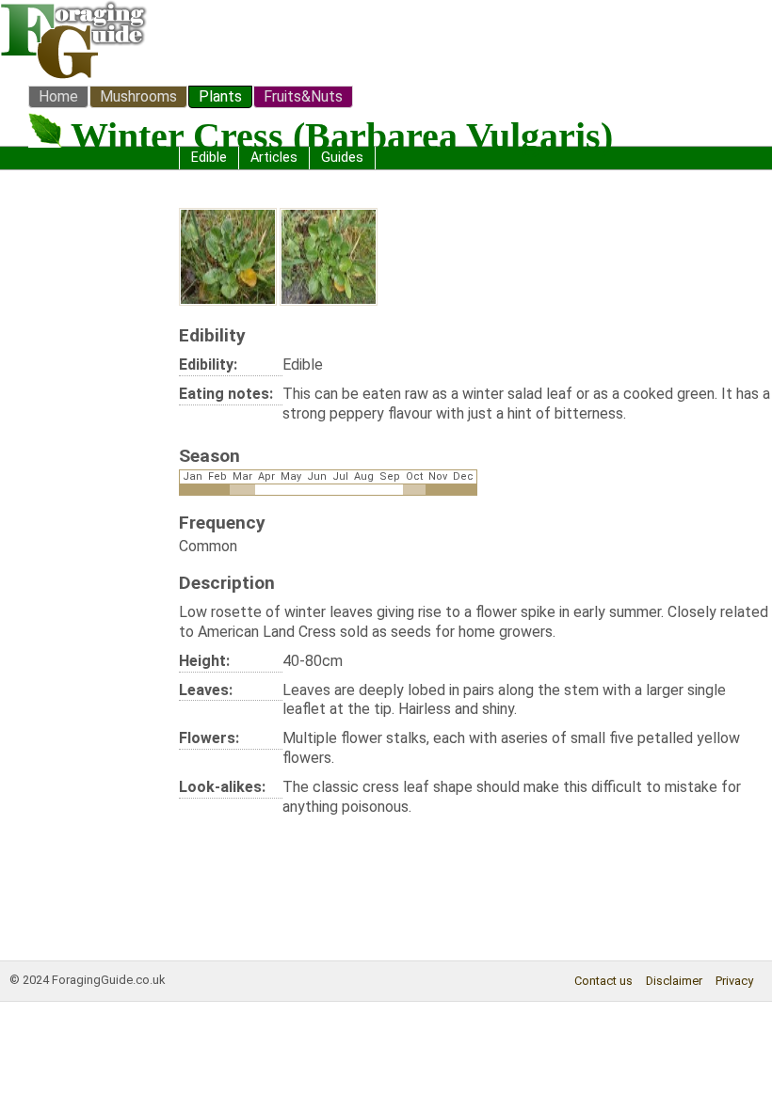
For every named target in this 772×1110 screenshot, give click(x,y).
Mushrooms (138, 96)
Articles (274, 158)
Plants (220, 96)
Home (58, 96)
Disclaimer (674, 981)
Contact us (603, 981)
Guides (342, 158)
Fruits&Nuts (303, 96)
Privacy (734, 981)
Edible (209, 158)
